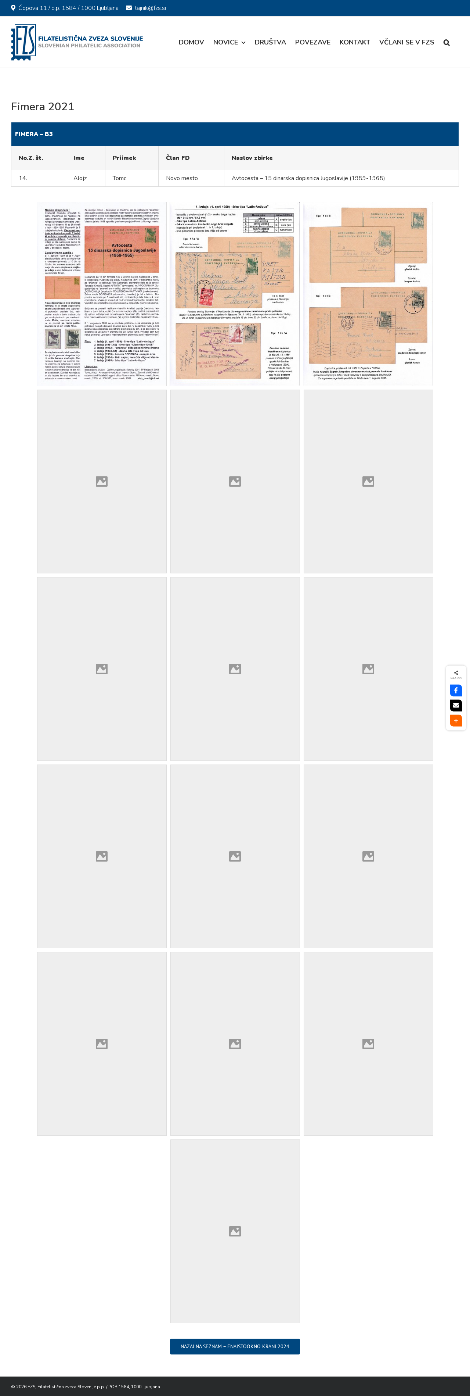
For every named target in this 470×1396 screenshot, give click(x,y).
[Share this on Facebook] (456, 691)
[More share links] (456, 721)
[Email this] (456, 706)
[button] (447, 42)
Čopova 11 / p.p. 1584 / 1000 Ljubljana (68, 8)
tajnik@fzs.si (150, 8)
